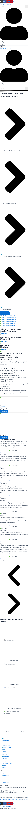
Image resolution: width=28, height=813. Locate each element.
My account (6, 740)
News (4, 751)
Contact (5, 738)
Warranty (5, 744)
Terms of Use (6, 772)
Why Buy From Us (7, 745)
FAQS (4, 749)
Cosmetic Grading (7, 747)
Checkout (5, 742)
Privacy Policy (6, 775)
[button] (14, 576)
